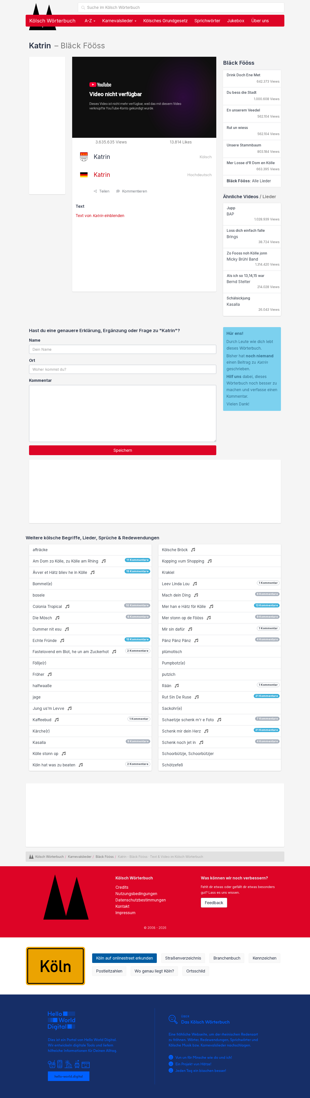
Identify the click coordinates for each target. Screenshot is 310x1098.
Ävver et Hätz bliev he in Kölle (91, 572)
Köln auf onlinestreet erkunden (124, 958)
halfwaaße (42, 685)
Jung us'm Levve (49, 708)
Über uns (260, 20)
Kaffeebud (90, 719)
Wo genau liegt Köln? (154, 971)
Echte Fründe (91, 640)
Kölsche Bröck (175, 550)
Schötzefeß (172, 765)
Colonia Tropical (91, 606)
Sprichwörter (207, 20)
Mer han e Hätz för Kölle (220, 606)
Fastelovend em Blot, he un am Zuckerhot (90, 651)
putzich (168, 674)
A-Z (89, 20)
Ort (32, 360)
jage (37, 697)
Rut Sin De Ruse (220, 696)
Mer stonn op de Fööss (220, 617)
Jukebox (235, 20)
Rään (220, 685)
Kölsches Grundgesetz (165, 20)
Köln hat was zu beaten (90, 764)
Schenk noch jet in (220, 742)
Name (34, 340)
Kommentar (40, 380)
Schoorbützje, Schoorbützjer (188, 753)
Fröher (39, 674)
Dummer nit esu (48, 629)
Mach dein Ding (220, 594)
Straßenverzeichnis (183, 958)
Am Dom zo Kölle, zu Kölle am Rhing (91, 560)
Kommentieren (134, 191)
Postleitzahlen (109, 971)
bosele (39, 595)
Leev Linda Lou (220, 583)
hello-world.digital (68, 1076)
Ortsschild (195, 971)
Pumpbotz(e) (173, 663)
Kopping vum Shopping (183, 561)
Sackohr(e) (172, 708)
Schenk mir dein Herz (220, 730)
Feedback (214, 902)
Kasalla (91, 742)
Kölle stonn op (46, 753)
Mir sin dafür (220, 629)
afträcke (40, 550)
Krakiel (168, 572)
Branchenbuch (226, 958)
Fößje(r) (39, 663)
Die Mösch (91, 617)
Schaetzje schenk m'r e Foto (220, 719)
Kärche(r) (41, 731)
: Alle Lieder (249, 181)
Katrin (102, 174)
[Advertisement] (47, 125)
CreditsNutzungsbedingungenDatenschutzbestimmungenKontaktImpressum (141, 900)
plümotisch (172, 651)
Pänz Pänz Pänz (220, 640)
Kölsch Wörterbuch (52, 21)
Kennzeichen (264, 958)
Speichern (122, 450)
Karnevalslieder (118, 20)
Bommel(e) (42, 584)
